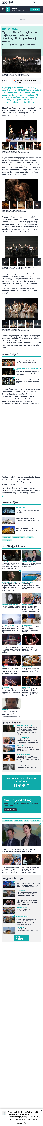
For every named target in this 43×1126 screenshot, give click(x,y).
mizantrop (7, 540)
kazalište (6, 537)
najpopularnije (13, 878)
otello (30, 537)
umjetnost (36, 821)
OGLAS (21, 19)
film (26, 821)
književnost (7, 821)
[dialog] (21, 1117)
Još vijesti (19, 938)
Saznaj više (21, 1123)
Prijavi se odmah (10, 809)
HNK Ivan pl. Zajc (18, 537)
